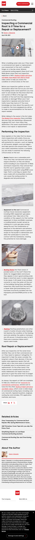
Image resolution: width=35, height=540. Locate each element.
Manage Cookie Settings (16, 536)
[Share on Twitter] (14, 403)
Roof (5, 10)
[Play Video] (17, 48)
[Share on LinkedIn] (9, 403)
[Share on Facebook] (11, 403)
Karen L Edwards (9, 33)
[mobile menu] (32, 4)
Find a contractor (23, 3)
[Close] (33, 512)
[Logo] (4, 5)
